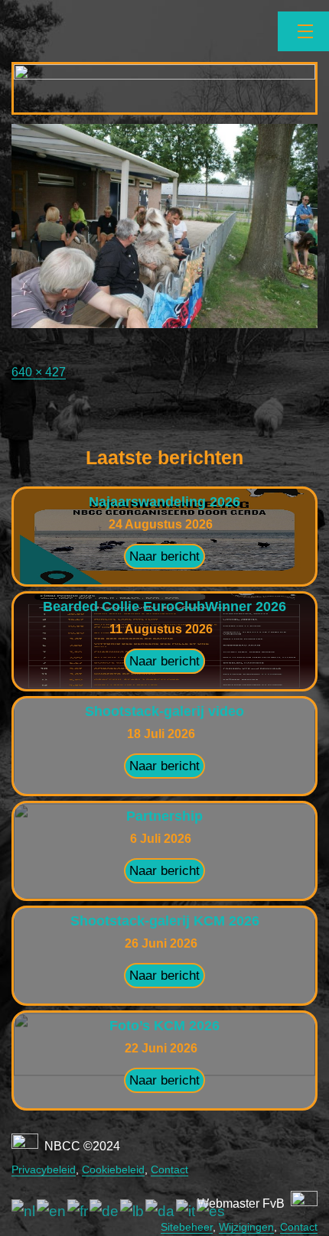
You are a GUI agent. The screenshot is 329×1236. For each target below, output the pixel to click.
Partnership (164, 816)
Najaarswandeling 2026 (164, 501)
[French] (78, 1211)
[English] (52, 1211)
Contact (169, 1169)
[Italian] (186, 1211)
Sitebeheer (187, 1227)
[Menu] (303, 31)
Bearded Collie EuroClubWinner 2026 (164, 606)
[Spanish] (211, 1211)
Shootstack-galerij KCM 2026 (164, 921)
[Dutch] (24, 1211)
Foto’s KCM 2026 (164, 1025)
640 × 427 (38, 372)
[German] (105, 1211)
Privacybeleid (43, 1169)
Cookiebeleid (113, 1169)
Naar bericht (164, 556)
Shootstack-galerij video (164, 711)
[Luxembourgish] (132, 1211)
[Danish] (160, 1211)
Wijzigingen (246, 1227)
